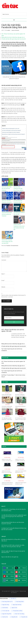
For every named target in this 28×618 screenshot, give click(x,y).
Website (3, 287)
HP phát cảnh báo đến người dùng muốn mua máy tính (13, 39)
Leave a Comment (15, 30)
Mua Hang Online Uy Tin (7, 601)
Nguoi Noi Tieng (5, 604)
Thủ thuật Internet (14, 245)
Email (3, 280)
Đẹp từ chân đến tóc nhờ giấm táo (9, 557)
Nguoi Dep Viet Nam (16, 604)
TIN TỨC (14, 5)
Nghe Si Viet (14, 607)
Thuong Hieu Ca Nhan (17, 610)
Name (3, 274)
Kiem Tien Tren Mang (19, 613)
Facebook (8, 245)
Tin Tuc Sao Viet (5, 610)
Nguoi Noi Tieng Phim (6, 613)
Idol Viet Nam (4, 607)
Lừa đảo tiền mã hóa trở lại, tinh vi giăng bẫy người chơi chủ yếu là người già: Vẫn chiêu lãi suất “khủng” (13, 516)
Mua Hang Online (19, 601)
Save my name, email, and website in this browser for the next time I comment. (13, 296)
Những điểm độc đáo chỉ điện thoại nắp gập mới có (13, 37)
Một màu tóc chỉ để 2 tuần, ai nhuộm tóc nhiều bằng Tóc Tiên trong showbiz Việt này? (12, 545)
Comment (3, 260)
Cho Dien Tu (13, 598)
